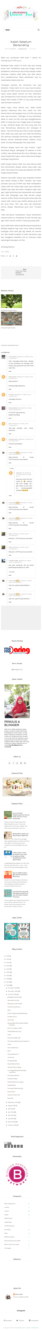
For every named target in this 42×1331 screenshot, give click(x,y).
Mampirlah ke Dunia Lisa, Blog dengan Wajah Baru (21, 834)
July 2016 (10, 1109)
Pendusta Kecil (12, 1017)
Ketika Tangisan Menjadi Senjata (17, 1013)
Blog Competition (9, 1203)
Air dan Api (11, 1057)
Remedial (10, 1098)
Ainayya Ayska (12, 377)
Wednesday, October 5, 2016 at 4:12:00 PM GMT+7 (23, 474)
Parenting (7, 1229)
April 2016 (11, 1118)
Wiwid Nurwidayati (14, 408)
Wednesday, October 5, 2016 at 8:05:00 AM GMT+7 (20, 408)
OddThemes (34, 1327)
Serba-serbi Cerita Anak (11, 1244)
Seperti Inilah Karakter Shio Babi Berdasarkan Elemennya (20, 874)
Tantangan (7, 1248)
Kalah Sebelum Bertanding (15, 1082)
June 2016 (11, 1112)
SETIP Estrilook (9, 1237)
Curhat (6, 1215)
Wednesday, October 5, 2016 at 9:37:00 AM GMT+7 (21, 503)
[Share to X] (10, 256)
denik (10, 534)
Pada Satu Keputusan (14, 1007)
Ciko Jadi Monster (13, 1048)
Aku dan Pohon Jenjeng (14, 1067)
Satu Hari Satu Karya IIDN (12, 1241)
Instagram (35, 1320)
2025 (7, 956)
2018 (7, 979)
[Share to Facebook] (7, 256)
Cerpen (6, 1211)
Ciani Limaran (12, 356)
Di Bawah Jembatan (13, 1075)
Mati (9, 1010)
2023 (7, 962)
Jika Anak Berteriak (13, 1000)
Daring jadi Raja (12, 1061)
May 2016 (11, 1115)
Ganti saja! (11, 1020)
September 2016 (13, 1102)
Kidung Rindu (12, 1085)
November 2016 (12, 991)
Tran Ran (12, 572)
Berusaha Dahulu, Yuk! (14, 1038)
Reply (10, 371)
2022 (7, 966)
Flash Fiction (8, 1218)
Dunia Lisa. (21, 1327)
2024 (7, 959)
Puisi (5, 1233)
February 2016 (12, 1125)
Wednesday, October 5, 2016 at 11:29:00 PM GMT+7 (20, 561)
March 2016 (11, 1122)
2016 (7, 985)
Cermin (6, 1207)
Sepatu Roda (11, 1092)
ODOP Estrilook (9, 1226)
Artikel (7, 251)
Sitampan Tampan (13, 560)
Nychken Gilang (13, 439)
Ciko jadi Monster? (13, 1054)
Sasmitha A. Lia (20, 473)
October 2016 (12, 994)
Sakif (10, 423)
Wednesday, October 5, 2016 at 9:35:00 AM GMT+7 (21, 453)
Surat (9, 1051)
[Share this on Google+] (13, 256)
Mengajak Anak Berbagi (15, 997)
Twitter (21, 1320)
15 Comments (32, 48)
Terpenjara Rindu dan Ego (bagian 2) (18, 1041)
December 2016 (12, 988)
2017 (7, 982)
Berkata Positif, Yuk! (14, 1095)
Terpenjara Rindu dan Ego (15, 1088)
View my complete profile (20, 1297)
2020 (7, 972)
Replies (12, 468)
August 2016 (11, 1105)
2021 (7, 969)
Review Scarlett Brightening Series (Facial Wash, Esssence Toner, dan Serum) (21, 815)
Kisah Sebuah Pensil (13, 1064)
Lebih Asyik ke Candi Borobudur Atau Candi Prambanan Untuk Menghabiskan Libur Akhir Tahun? (20, 856)
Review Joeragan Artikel (15, 1028)
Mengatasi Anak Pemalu (15, 1003)
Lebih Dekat (8, 1222)
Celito (9, 1034)
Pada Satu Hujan (12, 1079)
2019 (7, 975)
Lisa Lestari (12, 452)
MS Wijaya (11, 394)
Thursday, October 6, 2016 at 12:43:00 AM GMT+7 (20, 581)
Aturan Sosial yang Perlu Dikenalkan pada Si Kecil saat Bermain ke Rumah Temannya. (20, 894)
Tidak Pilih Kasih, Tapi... (15, 1031)
